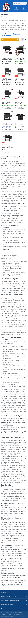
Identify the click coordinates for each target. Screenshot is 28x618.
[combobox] (20, 3)
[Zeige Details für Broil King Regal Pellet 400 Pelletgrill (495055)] (20, 94)
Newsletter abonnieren (7, 604)
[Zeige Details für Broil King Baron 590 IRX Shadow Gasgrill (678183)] (20, 116)
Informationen (5, 592)
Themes (3, 609)
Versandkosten (18, 612)
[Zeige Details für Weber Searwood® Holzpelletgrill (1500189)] (7, 94)
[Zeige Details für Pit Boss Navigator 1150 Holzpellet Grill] (7, 50)
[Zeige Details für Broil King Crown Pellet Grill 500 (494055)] (20, 71)
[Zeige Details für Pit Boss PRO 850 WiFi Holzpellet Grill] (20, 50)
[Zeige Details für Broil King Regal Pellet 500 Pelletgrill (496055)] (7, 138)
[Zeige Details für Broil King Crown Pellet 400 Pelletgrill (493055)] (7, 71)
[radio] (22, 39)
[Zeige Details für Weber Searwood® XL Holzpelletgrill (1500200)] (7, 116)
